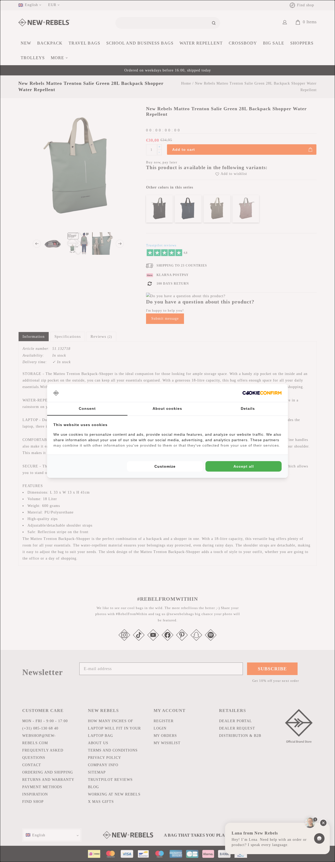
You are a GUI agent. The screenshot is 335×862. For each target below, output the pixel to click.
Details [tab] (248, 408)
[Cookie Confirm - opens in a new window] (262, 393)
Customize (165, 466)
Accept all (243, 466)
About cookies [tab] (167, 408)
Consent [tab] (87, 408)
